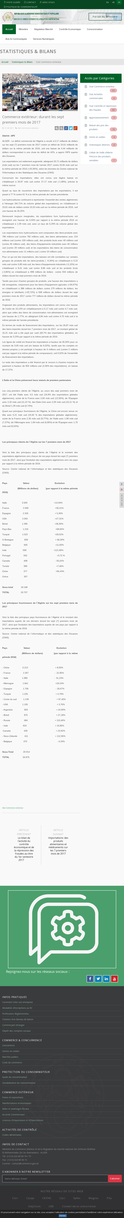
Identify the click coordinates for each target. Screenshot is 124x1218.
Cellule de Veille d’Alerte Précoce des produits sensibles (102, 156)
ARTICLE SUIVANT (58, 841)
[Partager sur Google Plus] (75, 128)
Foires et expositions (12, 1097)
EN (107, 2)
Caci (62, 1198)
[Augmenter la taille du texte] (57, 128)
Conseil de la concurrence (79, 1206)
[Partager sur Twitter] (71, 128)
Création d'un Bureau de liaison (17, 1019)
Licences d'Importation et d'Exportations (22, 1120)
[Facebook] (121, 484)
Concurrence (8, 1045)
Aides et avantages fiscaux (15, 1108)
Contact (31, 2)
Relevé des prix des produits (102, 127)
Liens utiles (48, 2)
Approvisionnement (102, 117)
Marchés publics (10, 1056)
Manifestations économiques (16, 1103)
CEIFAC (46, 1198)
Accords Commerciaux (13, 1114)
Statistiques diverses (102, 144)
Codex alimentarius (11, 1134)
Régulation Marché (43, 29)
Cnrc (15, 1198)
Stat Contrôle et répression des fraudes (102, 107)
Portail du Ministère (105, 16)
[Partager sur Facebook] (66, 128)
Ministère (23, 29)
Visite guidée (13, 2)
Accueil (9, 29)
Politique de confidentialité (22, 6)
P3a (109, 1198)
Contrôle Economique (70, 29)
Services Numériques (43, 39)
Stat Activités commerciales (102, 96)
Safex (76, 1198)
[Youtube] (121, 489)
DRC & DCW (121, 500)
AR (113, 2)
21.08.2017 (9, 128)
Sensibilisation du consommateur (18, 1082)
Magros (94, 1198)
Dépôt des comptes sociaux (16, 1030)
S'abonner (115, 1178)
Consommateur (95, 29)
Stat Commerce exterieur (28, 128)
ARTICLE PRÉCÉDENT (24, 845)
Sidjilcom (34, 1206)
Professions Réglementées (15, 1013)
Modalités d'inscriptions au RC (17, 1007)
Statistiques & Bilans (28, 51)
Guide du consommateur (14, 1077)
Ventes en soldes (10, 1051)
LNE (51, 1206)
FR (119, 2)
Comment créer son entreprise (17, 1002)
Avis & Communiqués (16, 39)
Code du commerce (12, 1062)
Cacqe (30, 1198)
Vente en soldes (102, 137)
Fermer (63, 1215)
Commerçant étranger (13, 1025)
